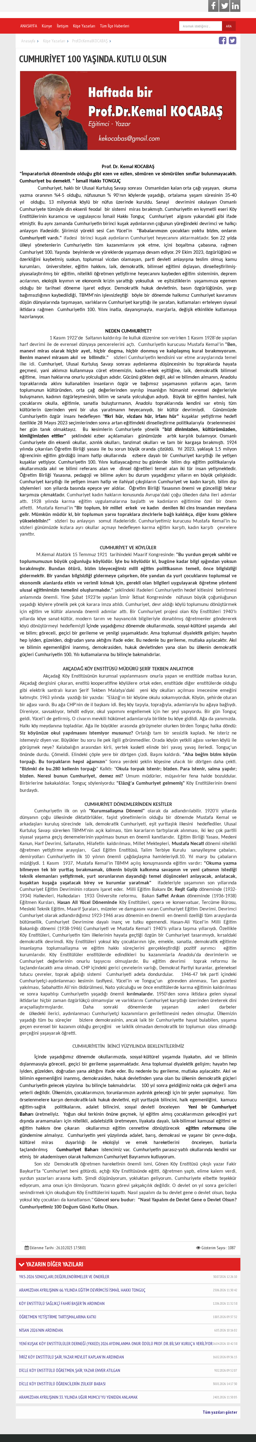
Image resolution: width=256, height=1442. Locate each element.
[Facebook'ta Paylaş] (223, 40)
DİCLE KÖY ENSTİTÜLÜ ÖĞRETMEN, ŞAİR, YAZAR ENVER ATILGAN (128, 1370)
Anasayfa (28, 41)
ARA (229, 26)
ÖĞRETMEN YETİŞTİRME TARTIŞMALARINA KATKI (128, 1317)
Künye (47, 26)
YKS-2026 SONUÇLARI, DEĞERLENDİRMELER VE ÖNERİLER (128, 1276)
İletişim (62, 26)
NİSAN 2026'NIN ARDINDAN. (128, 1330)
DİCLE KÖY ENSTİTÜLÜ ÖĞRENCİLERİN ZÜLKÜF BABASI (128, 1384)
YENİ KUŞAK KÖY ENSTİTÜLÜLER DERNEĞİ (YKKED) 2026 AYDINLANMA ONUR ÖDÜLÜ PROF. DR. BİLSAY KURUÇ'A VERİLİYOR (128, 1343)
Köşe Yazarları (84, 26)
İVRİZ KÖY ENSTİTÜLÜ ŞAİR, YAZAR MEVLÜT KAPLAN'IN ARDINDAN (128, 1357)
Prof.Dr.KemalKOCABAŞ (90, 41)
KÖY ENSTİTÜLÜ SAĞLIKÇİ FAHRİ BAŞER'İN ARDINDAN (128, 1303)
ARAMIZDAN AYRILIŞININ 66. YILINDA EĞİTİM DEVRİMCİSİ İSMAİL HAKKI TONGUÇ (128, 1290)
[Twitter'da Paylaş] (233, 40)
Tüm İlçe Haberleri (114, 26)
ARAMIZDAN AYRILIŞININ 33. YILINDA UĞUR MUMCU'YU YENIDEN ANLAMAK (128, 1397)
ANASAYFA (28, 26)
